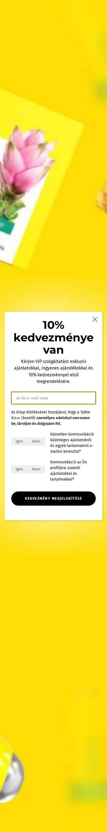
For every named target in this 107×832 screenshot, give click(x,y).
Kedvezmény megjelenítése (53, 498)
